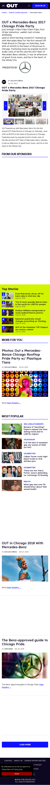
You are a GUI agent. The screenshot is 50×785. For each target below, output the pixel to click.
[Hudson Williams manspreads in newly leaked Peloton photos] (7, 312)
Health (27, 482)
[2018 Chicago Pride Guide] (25, 665)
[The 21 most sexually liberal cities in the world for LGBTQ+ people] (7, 304)
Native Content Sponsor (18, 13)
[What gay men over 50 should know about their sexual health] (12, 485)
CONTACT (8, 761)
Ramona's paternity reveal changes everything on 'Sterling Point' (30, 321)
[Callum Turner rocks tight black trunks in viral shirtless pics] (12, 457)
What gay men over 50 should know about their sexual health (35, 486)
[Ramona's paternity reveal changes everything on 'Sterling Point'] (7, 321)
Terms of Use (18, 769)
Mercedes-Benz (36, 13)
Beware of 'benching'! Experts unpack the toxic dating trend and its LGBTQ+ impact (35, 430)
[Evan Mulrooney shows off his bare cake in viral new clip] (7, 295)
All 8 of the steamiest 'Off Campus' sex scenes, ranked (31, 328)
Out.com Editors (16, 81)
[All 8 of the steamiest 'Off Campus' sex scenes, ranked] (7, 329)
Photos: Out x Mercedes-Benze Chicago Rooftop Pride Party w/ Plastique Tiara (22, 356)
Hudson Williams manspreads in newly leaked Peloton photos (30, 311)
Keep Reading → (14, 403)
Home (4, 13)
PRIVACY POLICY (35, 765)
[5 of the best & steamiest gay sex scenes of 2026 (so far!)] (12, 443)
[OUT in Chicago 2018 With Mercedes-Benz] (25, 568)
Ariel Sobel (8, 649)
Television (29, 440)
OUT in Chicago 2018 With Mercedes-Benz (22, 545)
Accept (17, 773)
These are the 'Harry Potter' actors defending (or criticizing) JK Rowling (36, 472)
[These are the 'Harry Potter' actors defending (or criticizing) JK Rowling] (12, 471)
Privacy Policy (6, 769)
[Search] (29, 5)
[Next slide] (44, 105)
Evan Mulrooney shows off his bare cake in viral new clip (29, 295)
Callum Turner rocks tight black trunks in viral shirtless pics (36, 458)
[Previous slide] (5, 105)
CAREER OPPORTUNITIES (35, 761)
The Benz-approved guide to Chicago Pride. (25, 642)
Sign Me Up (40, 6)
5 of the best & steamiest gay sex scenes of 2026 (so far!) (36, 444)
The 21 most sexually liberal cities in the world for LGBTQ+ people (31, 303)
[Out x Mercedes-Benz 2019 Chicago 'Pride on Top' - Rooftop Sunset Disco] (25, 384)
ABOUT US (18, 761)
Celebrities (29, 454)
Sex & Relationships (33, 424)
